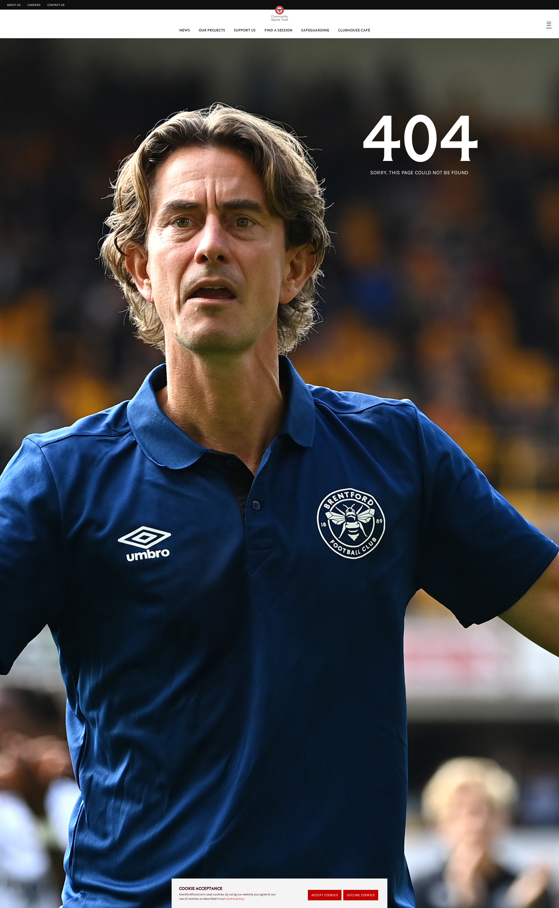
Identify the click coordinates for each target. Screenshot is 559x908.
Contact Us (55, 5)
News (184, 30)
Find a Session (278, 30)
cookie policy (235, 899)
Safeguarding (315, 30)
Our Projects (212, 30)
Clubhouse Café (354, 30)
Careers (34, 5)
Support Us (245, 30)
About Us (14, 5)
